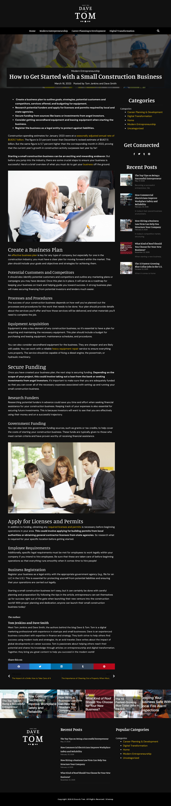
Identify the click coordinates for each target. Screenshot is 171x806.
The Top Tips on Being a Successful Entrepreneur (148, 177)
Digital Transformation (122, 30)
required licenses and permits (64, 527)
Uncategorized (135, 128)
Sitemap (109, 799)
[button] (158, 31)
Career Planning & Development (89, 30)
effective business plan (24, 255)
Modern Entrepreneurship (54, 30)
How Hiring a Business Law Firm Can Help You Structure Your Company (148, 223)
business (88, 164)
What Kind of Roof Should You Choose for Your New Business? (148, 246)
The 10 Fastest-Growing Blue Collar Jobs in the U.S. (148, 265)
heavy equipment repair (65, 348)
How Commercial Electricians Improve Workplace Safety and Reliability (146, 199)
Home (32, 30)
